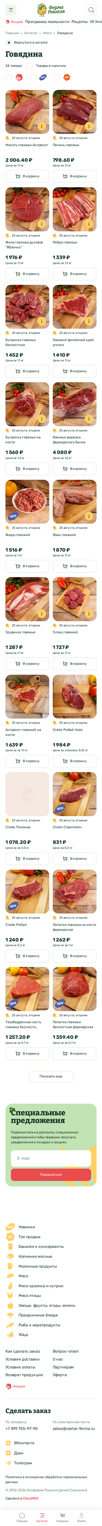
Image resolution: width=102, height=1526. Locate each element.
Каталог (31, 33)
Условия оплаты (20, 1367)
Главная (12, 33)
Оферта (60, 1374)
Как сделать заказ (22, 1351)
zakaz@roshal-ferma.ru (74, 1428)
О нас (58, 1359)
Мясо (47, 33)
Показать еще (51, 1076)
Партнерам (63, 1367)
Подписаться (51, 1175)
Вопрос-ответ (66, 1351)
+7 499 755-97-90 (21, 1428)
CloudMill (30, 1498)
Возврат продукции (24, 1374)
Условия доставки (22, 1359)
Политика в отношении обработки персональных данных (46, 1479)
